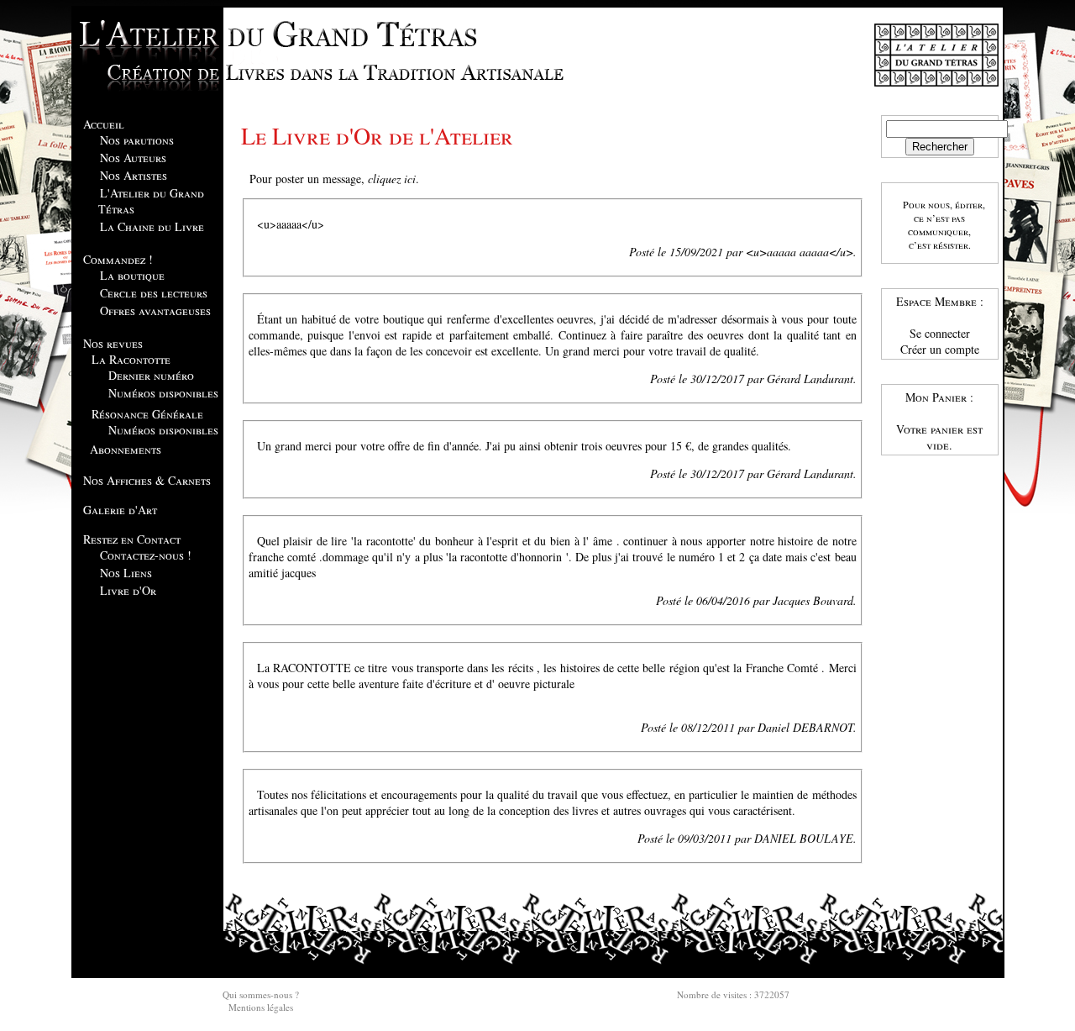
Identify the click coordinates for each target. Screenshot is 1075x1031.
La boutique (132, 275)
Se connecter (940, 333)
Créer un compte (939, 349)
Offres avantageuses (155, 310)
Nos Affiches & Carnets (147, 480)
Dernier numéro (151, 375)
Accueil (103, 124)
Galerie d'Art (120, 510)
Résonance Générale (147, 414)
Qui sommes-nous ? (261, 994)
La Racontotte (131, 359)
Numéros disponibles (163, 393)
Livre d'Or (128, 590)
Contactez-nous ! (145, 555)
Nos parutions (137, 140)
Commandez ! (118, 259)
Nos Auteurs (133, 158)
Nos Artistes (133, 175)
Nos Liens (126, 573)
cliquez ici (392, 179)
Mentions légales (260, 1007)
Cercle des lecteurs (153, 293)
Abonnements (125, 449)
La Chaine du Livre (152, 226)
